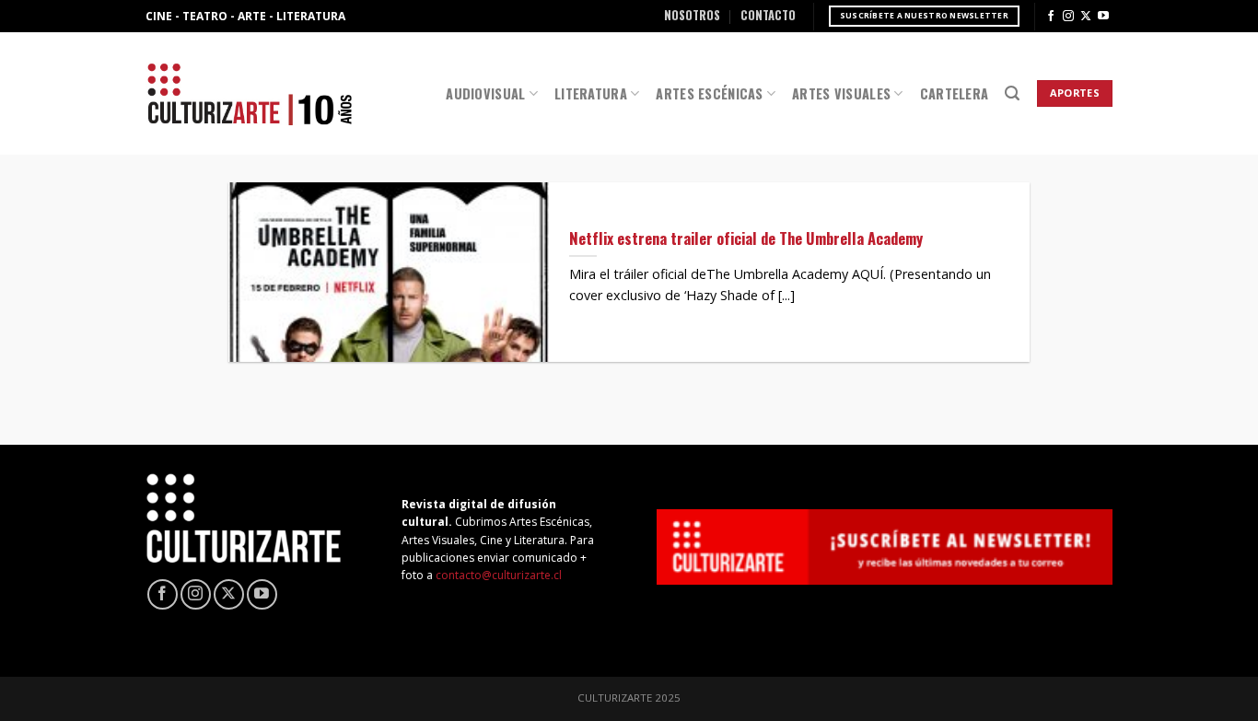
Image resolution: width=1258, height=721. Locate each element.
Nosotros (692, 15)
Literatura (590, 93)
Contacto (768, 15)
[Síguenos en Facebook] (1050, 16)
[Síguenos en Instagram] (1068, 16)
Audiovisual (485, 93)
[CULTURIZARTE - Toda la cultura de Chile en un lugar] (250, 93)
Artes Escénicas (709, 93)
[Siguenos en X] (1085, 16)
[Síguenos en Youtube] (1103, 16)
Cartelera (954, 93)
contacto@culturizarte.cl (499, 575)
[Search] (1012, 93)
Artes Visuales (841, 93)
